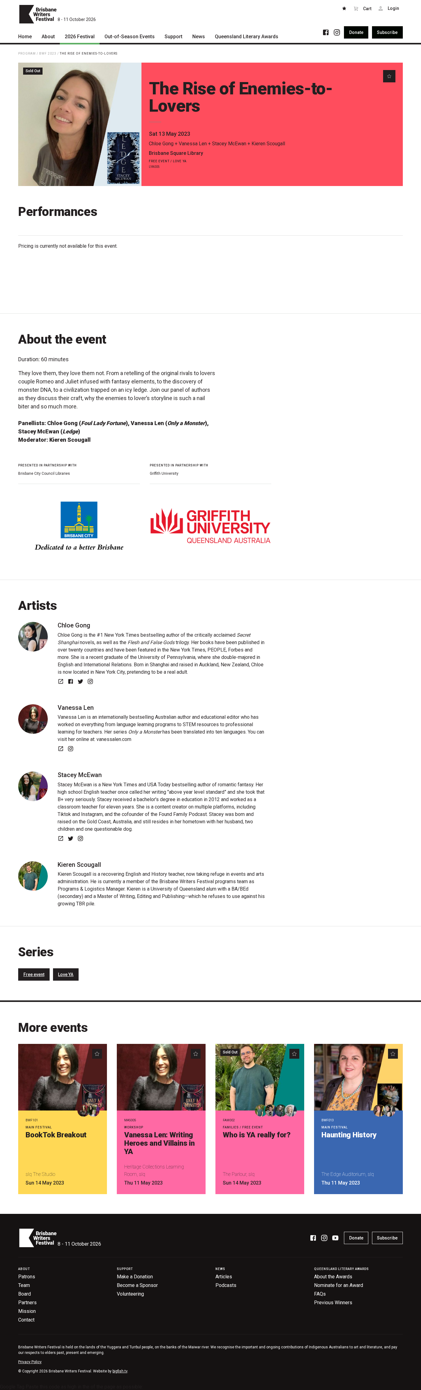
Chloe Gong (161, 144)
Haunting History (348, 1135)
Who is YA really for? (257, 1135)
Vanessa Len (193, 144)
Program (27, 53)
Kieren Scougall (268, 144)
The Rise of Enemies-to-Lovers (88, 53)
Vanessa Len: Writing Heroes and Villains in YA (159, 1143)
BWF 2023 (47, 53)
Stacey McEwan (229, 144)
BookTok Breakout (56, 1135)
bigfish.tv (119, 1371)
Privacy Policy (30, 1362)
